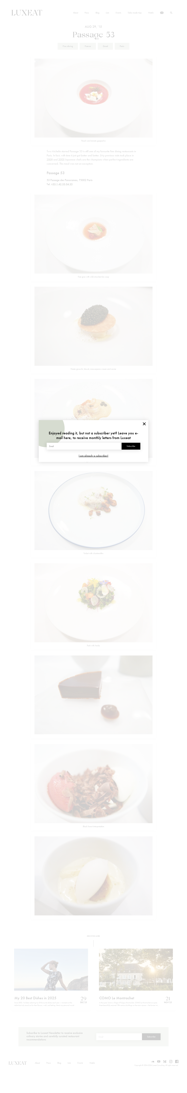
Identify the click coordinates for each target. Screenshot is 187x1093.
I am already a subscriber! (93, 455)
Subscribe (131, 446)
